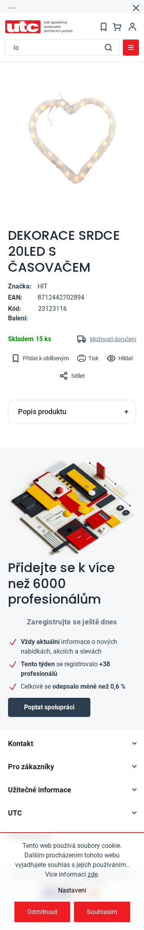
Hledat (108, 47)
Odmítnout (42, 912)
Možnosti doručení (113, 339)
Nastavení (72, 890)
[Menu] (131, 47)
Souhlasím (102, 912)
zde (93, 874)
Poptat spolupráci (49, 707)
